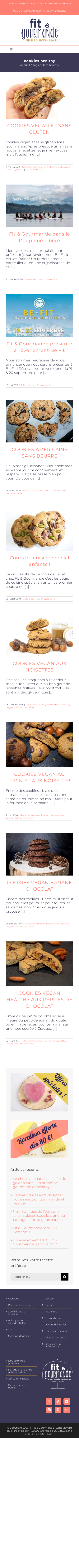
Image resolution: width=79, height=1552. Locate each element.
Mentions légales (18, 1336)
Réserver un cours (56, 1337)
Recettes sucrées (32, 166)
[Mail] (66, 1410)
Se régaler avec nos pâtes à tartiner (20, 1370)
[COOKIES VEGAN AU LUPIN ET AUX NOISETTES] (39, 744)
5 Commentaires (24, 707)
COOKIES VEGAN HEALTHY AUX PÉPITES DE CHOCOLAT (39, 999)
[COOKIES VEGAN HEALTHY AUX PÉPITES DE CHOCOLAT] (39, 963)
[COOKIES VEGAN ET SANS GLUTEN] (39, 97)
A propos (13, 1298)
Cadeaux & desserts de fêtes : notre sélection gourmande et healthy (38, 1199)
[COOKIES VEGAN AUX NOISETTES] (39, 635)
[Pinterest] (58, 1410)
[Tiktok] (58, 1401)
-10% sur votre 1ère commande (54, 3)
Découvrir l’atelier (55, 1324)
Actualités (31, 279)
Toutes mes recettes (55, 490)
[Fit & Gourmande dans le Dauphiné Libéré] (39, 206)
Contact (49, 1298)
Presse (49, 1305)
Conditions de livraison (16, 1312)
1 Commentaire (34, 169)
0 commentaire (48, 279)
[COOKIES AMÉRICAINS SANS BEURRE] (39, 421)
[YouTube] (66, 1401)
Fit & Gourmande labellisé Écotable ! (35, 1230)
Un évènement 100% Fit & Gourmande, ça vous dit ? (35, 1242)
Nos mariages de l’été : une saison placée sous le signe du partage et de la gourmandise (39, 1215)
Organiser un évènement (53, 1345)
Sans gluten (49, 166)
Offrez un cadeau (19, 1378)
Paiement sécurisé (19, 1305)
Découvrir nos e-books (18, 1386)
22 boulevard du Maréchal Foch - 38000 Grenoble (39, 1429)
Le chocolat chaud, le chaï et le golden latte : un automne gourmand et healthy (39, 1183)
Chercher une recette (58, 1331)
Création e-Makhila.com (39, 1433)
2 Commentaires (24, 926)
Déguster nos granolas (16, 1361)
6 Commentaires (24, 818)
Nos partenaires (54, 1318)
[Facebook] (49, 1401)
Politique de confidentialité (17, 1321)
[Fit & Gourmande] (39, 20)
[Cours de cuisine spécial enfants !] (39, 529)
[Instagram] (49, 1410)
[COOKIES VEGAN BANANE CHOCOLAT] (39, 854)
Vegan (19, 169)
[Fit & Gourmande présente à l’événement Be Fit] (39, 315)
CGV (10, 1329)
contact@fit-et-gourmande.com (47, 10)
